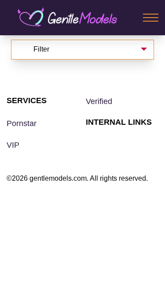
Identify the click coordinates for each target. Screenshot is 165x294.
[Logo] (74, 17)
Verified (99, 101)
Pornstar (22, 123)
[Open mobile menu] (150, 18)
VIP (13, 145)
